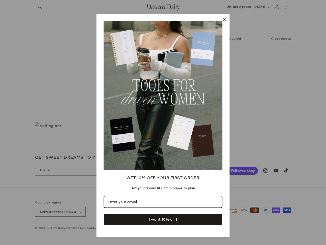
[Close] (224, 19)
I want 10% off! (163, 219)
